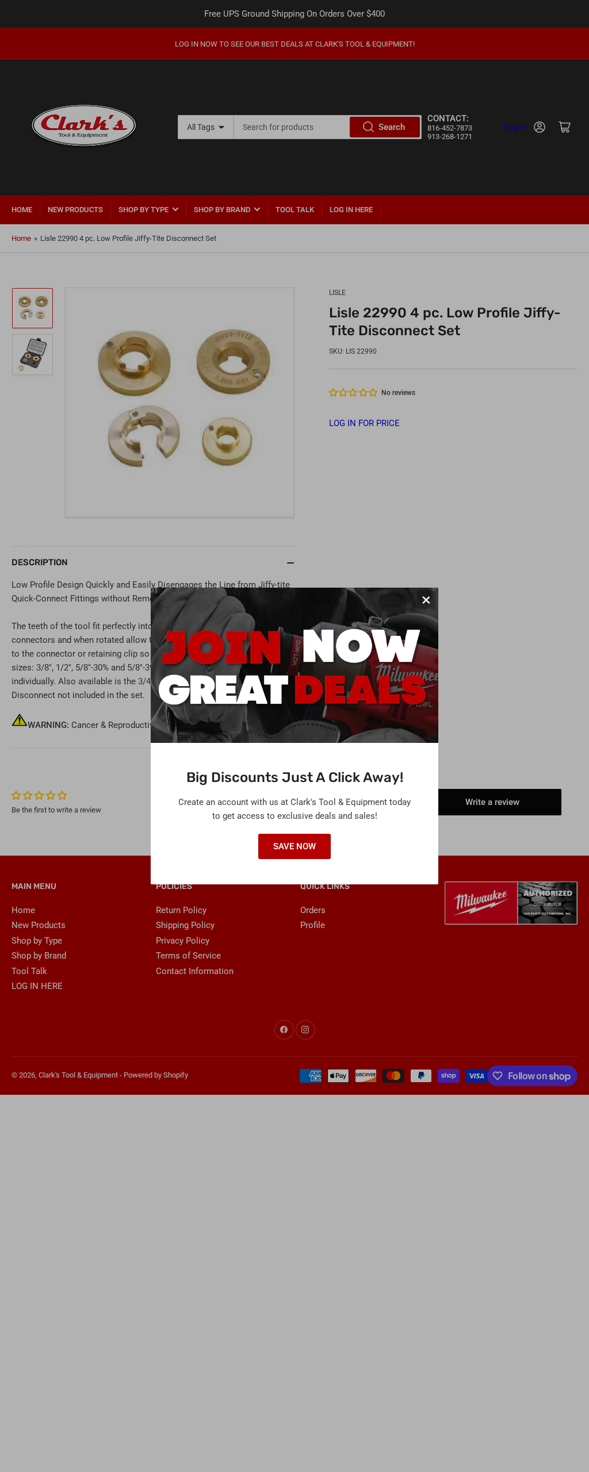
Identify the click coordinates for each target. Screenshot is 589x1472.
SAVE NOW (294, 846)
